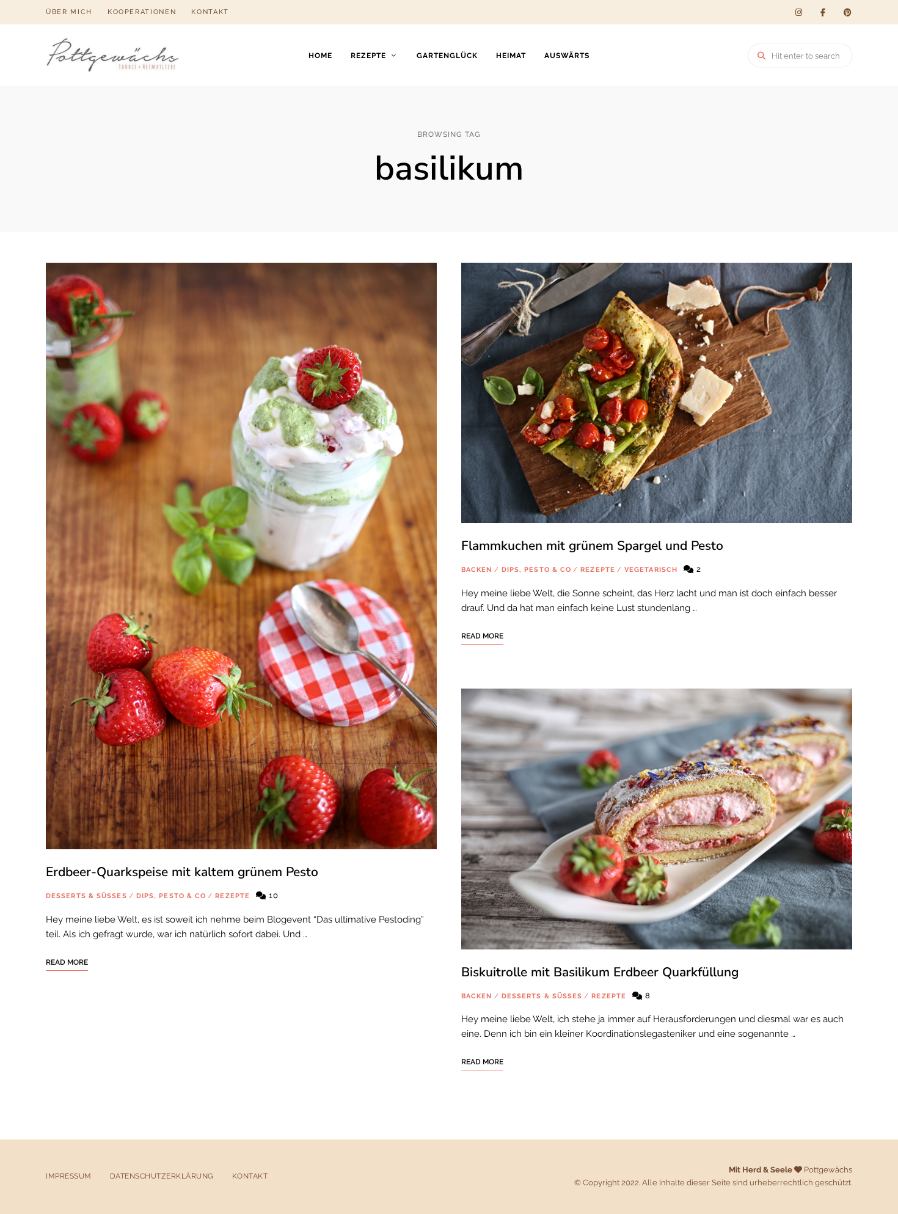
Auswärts (567, 55)
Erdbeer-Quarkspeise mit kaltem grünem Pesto (182, 871)
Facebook (823, 12)
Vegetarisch (650, 570)
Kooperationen (142, 12)
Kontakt (210, 12)
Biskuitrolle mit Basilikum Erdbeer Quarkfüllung (600, 972)
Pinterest (847, 12)
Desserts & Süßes (86, 896)
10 (272, 895)
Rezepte (368, 55)
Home (320, 55)
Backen (476, 570)
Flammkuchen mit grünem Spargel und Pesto (592, 545)
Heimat (511, 55)
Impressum (69, 1176)
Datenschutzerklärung (162, 1176)
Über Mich (69, 12)
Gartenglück (447, 55)
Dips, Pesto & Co (171, 896)
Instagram (798, 12)
